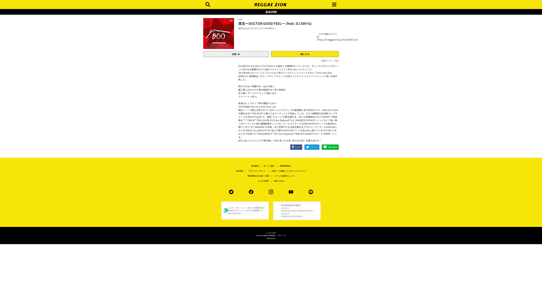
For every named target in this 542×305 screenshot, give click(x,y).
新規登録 (255, 166)
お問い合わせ (279, 181)
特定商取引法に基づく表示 (258, 176)
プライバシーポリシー (257, 171)
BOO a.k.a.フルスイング (250, 28)
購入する (304, 54)
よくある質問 (263, 181)
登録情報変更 (285, 166)
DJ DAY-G (269, 28)
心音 (240, 19)
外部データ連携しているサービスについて (288, 171)
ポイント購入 (269, 166)
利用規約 (239, 171)
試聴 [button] (234, 54)
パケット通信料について (284, 176)
